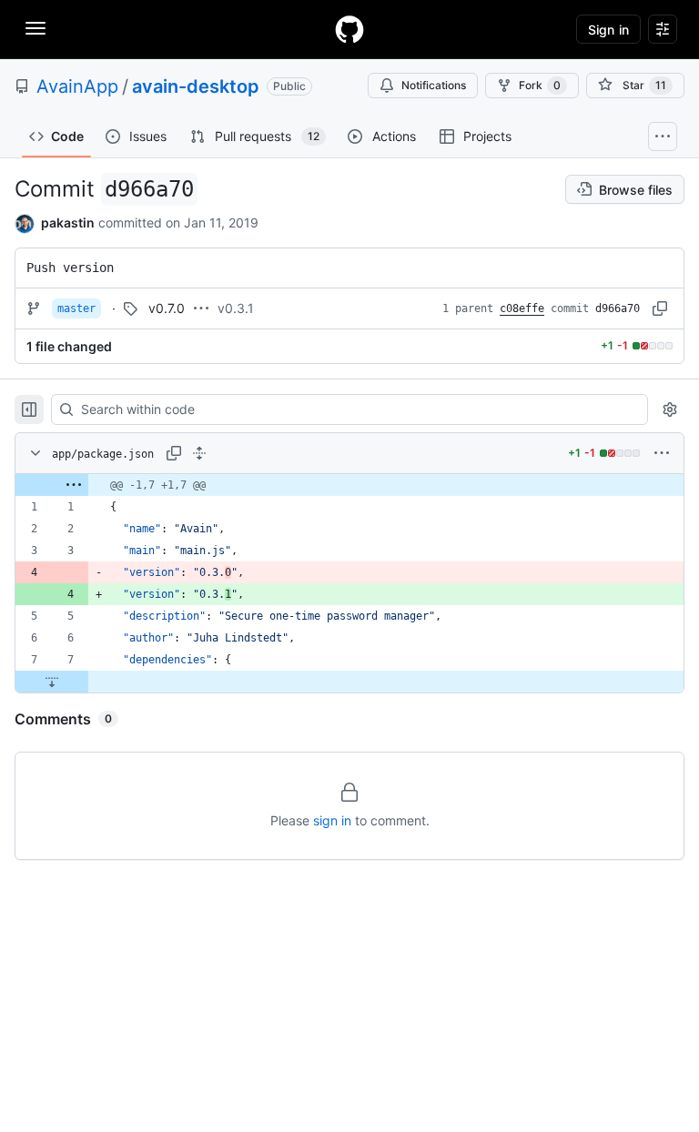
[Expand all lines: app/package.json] (199, 453)
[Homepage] (349, 29)
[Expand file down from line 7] (51, 681)
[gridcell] (349, 485)
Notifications (433, 85)
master (76, 308)
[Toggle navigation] (35, 28)
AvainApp (77, 86)
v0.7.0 (166, 308)
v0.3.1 (236, 308)
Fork (540, 85)
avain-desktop (195, 86)
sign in (332, 820)
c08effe (522, 308)
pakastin (68, 222)
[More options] (661, 453)
